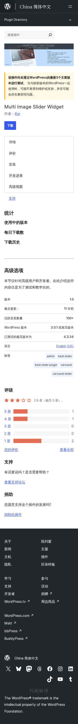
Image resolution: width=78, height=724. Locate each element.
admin (51, 356)
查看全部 (67, 449)
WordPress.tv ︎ (17, 601)
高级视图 (16, 186)
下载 (10, 125)
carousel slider (62, 373)
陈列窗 (46, 541)
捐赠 (46, 594)
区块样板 (48, 564)
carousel (66, 364)
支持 (12, 198)
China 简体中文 (26, 658)
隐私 (7, 564)
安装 (12, 164)
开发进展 (16, 175)
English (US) (65, 346)
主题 (44, 549)
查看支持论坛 (14, 482)
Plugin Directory (15, 19)
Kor (17, 113)
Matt (10, 623)
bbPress (13, 631)
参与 (44, 578)
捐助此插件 (13, 514)
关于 (7, 541)
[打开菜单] (71, 6)
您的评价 (11, 449)
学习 (7, 578)
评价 (12, 153)
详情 (12, 142)
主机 (7, 557)
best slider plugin (46, 364)
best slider (65, 356)
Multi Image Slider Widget (34, 107)
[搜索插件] (50, 35)
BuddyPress (16, 638)
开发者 (9, 594)
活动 (44, 586)
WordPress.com (19, 615)
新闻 (7, 549)
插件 (44, 557)
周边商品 (50, 601)
